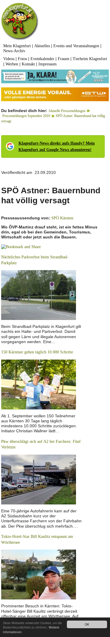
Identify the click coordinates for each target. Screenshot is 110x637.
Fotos (22, 59)
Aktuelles (42, 46)
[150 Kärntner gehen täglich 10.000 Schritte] (38, 384)
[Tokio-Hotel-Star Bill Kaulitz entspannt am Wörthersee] (38, 574)
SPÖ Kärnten (62, 218)
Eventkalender (42, 59)
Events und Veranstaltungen (76, 46)
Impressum (47, 64)
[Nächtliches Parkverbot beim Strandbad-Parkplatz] (38, 294)
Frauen (63, 59)
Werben (12, 64)
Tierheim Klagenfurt (90, 59)
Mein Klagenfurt (17, 46)
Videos (8, 59)
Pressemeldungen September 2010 (26, 116)
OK (87, 624)
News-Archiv (14, 51)
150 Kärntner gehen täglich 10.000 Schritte (37, 352)
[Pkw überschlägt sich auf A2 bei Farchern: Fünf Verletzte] (38, 479)
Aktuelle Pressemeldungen (66, 111)
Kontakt (28, 64)
